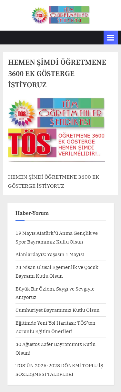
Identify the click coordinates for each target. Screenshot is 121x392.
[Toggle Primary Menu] (111, 37)
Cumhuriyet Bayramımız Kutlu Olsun (57, 310)
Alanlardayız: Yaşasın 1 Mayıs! (49, 254)
